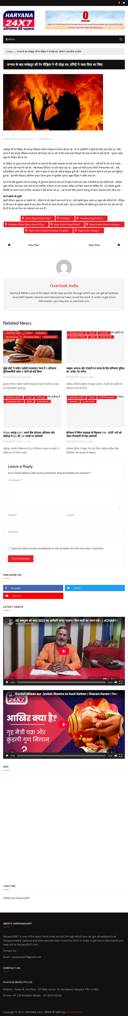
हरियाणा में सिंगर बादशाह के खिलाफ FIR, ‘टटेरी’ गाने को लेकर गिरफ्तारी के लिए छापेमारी (94, 434)
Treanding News (31, 337)
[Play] (7, 682)
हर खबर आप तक (49, 337)
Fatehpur (65, 218)
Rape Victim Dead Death (67, 224)
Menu (11, 39)
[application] (64, 651)
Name (12, 515)
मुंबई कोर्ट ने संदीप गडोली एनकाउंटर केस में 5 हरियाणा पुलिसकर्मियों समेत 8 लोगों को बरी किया (29, 370)
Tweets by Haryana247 (16, 898)
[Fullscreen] (120, 682)
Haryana (41, 333)
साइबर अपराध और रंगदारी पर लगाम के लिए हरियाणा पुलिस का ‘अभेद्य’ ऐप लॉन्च (95, 370)
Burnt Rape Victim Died (37, 218)
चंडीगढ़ (92, 337)
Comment (15, 480)
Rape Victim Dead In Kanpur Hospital (48, 230)
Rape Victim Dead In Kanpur (105, 224)
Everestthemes (74, 1012)
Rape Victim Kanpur (88, 230)
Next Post (94, 245)
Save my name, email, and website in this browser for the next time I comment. (57, 548)
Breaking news (13, 333)
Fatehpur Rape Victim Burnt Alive (26, 224)
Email (71, 515)
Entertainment (107, 397)
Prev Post (33, 245)
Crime (28, 333)
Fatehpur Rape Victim (91, 218)
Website (13, 532)
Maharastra (12, 337)
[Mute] (115, 682)
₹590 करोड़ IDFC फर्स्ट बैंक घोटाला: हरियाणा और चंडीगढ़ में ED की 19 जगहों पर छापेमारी (29, 434)
